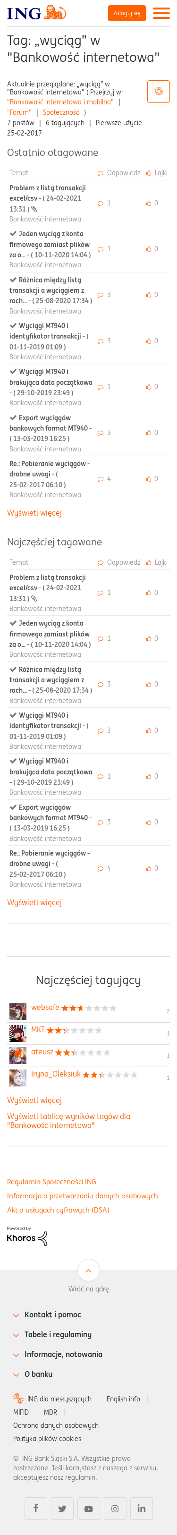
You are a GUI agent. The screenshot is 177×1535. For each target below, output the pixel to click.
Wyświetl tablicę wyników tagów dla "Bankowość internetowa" (68, 1120)
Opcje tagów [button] (158, 91)
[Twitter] (62, 1508)
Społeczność (61, 112)
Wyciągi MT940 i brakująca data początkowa (51, 382)
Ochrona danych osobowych (56, 1425)
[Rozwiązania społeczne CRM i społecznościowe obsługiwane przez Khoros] (27, 1235)
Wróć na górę (88, 1289)
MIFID (21, 1412)
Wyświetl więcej (34, 512)
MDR (50, 1412)
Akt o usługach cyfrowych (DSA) (58, 1209)
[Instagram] (115, 1508)
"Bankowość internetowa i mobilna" (60, 102)
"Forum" (19, 112)
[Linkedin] (141, 1508)
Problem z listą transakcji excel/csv (47, 198)
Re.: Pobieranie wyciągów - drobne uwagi (49, 474)
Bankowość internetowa (45, 219)
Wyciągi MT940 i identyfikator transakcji (49, 336)
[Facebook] (36, 1508)
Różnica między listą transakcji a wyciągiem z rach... (51, 290)
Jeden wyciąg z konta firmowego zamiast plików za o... (50, 244)
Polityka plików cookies (47, 1438)
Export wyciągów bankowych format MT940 (50, 428)
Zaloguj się (127, 13)
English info (123, 1399)
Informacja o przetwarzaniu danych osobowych (82, 1195)
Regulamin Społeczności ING (51, 1181)
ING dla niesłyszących (59, 1399)
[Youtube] (88, 1508)
